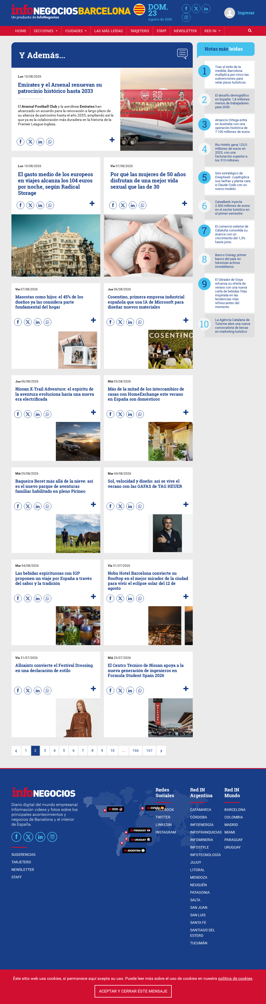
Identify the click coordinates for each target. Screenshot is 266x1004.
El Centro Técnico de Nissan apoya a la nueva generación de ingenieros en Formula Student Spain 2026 (146, 670)
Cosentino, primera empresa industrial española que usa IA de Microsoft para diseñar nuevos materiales (146, 301)
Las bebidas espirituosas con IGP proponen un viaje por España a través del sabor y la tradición (53, 578)
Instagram (166, 832)
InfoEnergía (202, 825)
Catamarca (200, 810)
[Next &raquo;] (161, 751)
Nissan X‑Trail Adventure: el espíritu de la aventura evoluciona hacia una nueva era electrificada (54, 393)
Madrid (231, 825)
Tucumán (198, 943)
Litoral (197, 870)
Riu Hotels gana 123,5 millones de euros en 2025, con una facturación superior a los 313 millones (231, 152)
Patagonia (200, 892)
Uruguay (232, 847)
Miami (229, 832)
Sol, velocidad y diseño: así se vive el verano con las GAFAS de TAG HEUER (145, 483)
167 (149, 750)
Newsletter (185, 30)
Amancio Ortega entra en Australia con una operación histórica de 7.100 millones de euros (232, 126)
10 (112, 750)
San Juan (198, 907)
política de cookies (235, 978)
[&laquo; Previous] (16, 751)
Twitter (163, 817)
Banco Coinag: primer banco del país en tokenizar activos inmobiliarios (230, 261)
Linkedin (164, 825)
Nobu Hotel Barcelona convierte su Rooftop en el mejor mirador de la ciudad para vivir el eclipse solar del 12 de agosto (148, 580)
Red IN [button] (210, 30)
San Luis (197, 915)
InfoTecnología (205, 855)
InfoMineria (201, 840)
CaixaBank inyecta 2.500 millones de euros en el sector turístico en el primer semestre (232, 207)
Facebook (165, 810)
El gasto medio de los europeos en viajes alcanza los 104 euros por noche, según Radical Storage (55, 183)
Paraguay (233, 840)
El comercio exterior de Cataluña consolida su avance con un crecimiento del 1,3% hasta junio (231, 234)
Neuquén (198, 885)
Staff (161, 30)
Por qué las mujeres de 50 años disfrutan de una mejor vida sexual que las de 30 (148, 180)
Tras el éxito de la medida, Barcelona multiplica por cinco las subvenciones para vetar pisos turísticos (232, 74)
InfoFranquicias (206, 832)
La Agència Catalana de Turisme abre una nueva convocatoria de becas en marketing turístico (232, 325)
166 (135, 750)
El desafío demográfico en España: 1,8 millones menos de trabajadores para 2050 (232, 101)
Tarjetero (139, 30)
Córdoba (198, 817)
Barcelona (234, 810)
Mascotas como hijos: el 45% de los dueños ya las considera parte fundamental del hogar (49, 301)
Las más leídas (108, 30)
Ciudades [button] (74, 30)
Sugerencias (23, 854)
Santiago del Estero (202, 933)
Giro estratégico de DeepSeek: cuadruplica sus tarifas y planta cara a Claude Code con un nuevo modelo (232, 181)
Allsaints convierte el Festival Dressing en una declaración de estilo (54, 667)
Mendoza (198, 877)
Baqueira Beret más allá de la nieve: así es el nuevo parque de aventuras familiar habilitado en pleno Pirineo (54, 486)
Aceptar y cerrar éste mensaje (133, 991)
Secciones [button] (44, 30)
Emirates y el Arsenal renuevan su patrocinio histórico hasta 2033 (60, 87)
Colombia (233, 817)
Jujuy (195, 862)
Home (20, 30)
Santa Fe (198, 922)
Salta (195, 900)
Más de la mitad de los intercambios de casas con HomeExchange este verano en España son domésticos (146, 393)
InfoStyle (199, 847)
